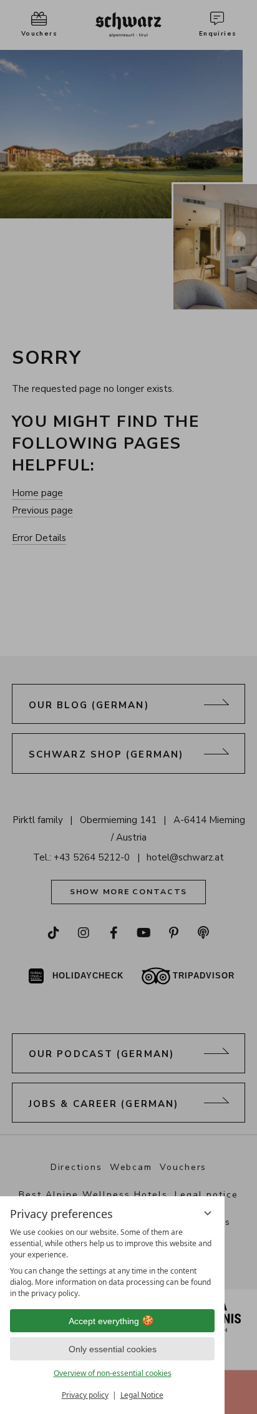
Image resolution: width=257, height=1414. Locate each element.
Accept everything (104, 1321)
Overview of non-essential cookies (113, 1373)
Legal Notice (141, 1395)
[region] (112, 1263)
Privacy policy (85, 1395)
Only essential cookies (113, 1349)
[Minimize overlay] (208, 1213)
